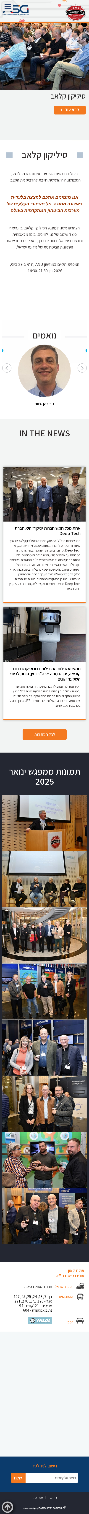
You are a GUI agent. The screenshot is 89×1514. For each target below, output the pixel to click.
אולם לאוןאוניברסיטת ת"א (70, 1273)
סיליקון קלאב (68, 96)
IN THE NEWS (44, 433)
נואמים (45, 335)
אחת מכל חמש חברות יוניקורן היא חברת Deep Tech (48, 530)
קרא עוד (75, 109)
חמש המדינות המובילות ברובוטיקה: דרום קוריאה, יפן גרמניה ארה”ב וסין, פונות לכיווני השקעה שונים (45, 674)
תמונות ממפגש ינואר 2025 (44, 776)
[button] (7, 6)
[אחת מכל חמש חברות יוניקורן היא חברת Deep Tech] (44, 494)
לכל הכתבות (44, 734)
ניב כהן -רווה (44, 403)
